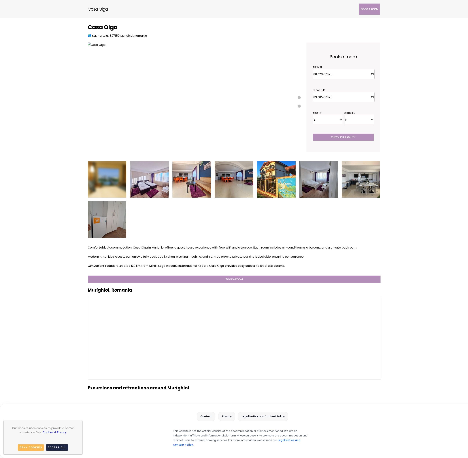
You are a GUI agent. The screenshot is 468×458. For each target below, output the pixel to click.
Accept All (57, 447)
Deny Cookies (31, 447)
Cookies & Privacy (55, 432)
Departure (319, 90)
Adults (317, 113)
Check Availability (343, 137)
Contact (206, 416)
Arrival (317, 67)
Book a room (369, 9)
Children (349, 113)
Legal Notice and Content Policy (263, 416)
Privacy (227, 416)
